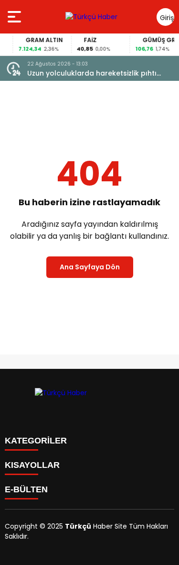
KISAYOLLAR (32, 465)
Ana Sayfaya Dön (90, 267)
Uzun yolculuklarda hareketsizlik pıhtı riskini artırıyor (92, 73)
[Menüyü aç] (15, 16)
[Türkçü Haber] (91, 16)
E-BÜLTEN (26, 489)
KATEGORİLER (36, 440)
